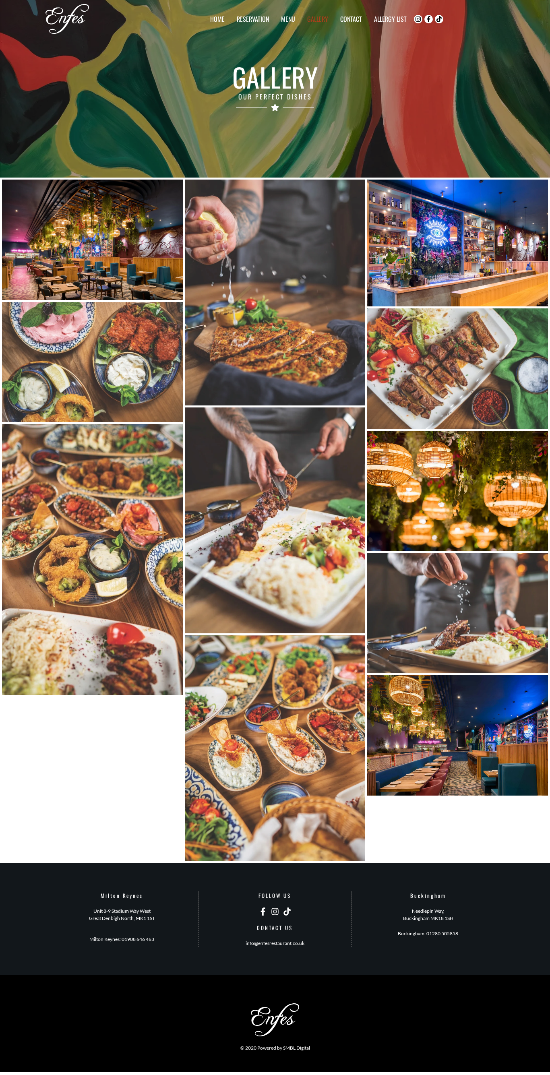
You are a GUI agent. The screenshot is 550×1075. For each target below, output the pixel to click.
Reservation (253, 19)
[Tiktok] (439, 19)
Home (217, 19)
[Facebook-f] (428, 19)
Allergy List (390, 19)
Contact (351, 19)
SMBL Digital (296, 1048)
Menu (288, 19)
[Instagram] (418, 19)
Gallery (317, 19)
